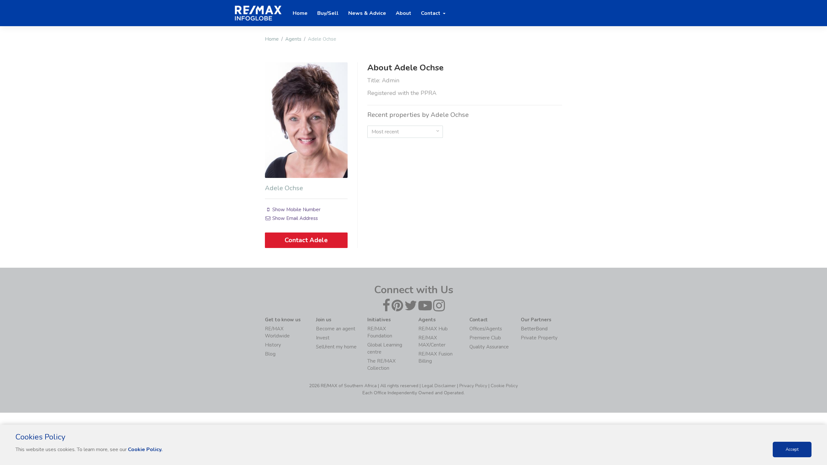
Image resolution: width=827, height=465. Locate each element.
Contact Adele (306, 240)
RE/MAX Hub (433, 329)
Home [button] (300, 13)
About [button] (403, 13)
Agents (293, 39)
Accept (792, 449)
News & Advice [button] (367, 13)
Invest (323, 338)
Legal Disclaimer (439, 386)
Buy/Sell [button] (328, 13)
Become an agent (335, 329)
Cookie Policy (504, 386)
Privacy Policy (473, 386)
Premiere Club (485, 338)
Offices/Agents (485, 329)
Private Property (539, 338)
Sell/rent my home (336, 347)
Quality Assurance (489, 347)
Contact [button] (431, 13)
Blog (270, 354)
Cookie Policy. (145, 449)
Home (272, 39)
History (273, 345)
